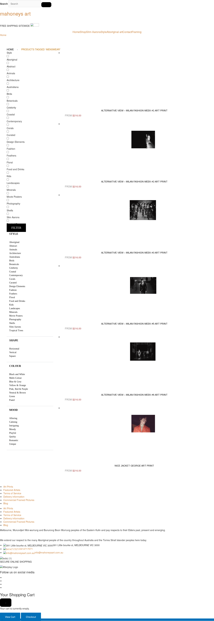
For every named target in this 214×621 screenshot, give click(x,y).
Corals (12, 279)
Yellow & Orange (17, 385)
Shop (83, 32)
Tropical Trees (16, 330)
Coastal (12, 271)
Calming (13, 422)
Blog (5, 503)
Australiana (14, 257)
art (15, 13)
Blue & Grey (15, 381)
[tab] (30, 234)
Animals (13, 249)
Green (12, 396)
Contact (127, 32)
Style (104, 32)
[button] (16, 228)
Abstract (13, 246)
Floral (12, 297)
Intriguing (14, 425)
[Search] (46, 4)
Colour (15, 366)
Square (12, 356)
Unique (12, 444)
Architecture (15, 253)
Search (4, 3)
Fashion (13, 290)
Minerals (13, 312)
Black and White (17, 374)
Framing (136, 32)
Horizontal (14, 348)
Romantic (13, 440)
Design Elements (17, 286)
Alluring (13, 418)
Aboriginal (14, 242)
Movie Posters (16, 316)
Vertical (12, 352)
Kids (11, 304)
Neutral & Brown (17, 392)
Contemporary (16, 275)
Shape (13, 340)
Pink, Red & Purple (18, 389)
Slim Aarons (93, 32)
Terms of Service (12, 493)
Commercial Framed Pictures (18, 500)
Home (76, 32)
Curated (13, 282)
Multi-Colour (15, 378)
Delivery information (13, 496)
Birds (11, 260)
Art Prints (8, 486)
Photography (15, 319)
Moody (12, 429)
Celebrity (13, 268)
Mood (13, 409)
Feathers (13, 293)
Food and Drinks (17, 301)
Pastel (12, 400)
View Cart (10, 616)
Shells (12, 323)
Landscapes (14, 308)
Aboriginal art (115, 32)
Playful (12, 433)
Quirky (12, 436)
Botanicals (14, 264)
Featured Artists (11, 490)
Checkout (31, 616)
